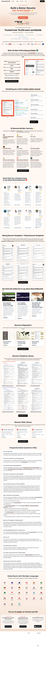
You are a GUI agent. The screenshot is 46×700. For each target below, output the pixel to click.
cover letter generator (28, 469)
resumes (13, 131)
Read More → (5, 317)
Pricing (21, 1)
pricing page (24, 462)
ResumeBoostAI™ (5, 698)
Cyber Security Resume (23, 655)
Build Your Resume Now (11, 81)
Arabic (2, 671)
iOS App (33, 38)
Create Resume (23, 17)
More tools (34, 121)
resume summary (12, 62)
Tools (13, 1)
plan (23, 56)
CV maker (18, 612)
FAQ (26, 1)
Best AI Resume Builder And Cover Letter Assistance (32, 674)
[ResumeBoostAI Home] (5, 1)
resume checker (10, 512)
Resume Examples (14, 647)
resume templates (25, 505)
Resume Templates (34, 160)
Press (38, 654)
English (2, 660)
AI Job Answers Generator (22, 160)
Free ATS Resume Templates (17, 38)
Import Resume (23, 282)
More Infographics (23, 348)
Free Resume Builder (35, 148)
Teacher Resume (21, 643)
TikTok (38, 636)
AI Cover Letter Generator (23, 36)
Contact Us (39, 644)
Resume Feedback (14, 645)
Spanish (2, 662)
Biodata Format (30, 662)
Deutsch (2, 667)
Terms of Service (40, 652)
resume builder (32, 53)
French (2, 664)
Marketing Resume (22, 647)
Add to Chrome (8, 626)
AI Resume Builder (14, 635)
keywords (17, 73)
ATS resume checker (34, 467)
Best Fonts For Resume (32, 646)
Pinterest (38, 640)
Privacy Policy (39, 647)
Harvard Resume (22, 672)
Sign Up (42, 1)
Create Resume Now (23, 170)
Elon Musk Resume (22, 667)
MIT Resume (21, 675)
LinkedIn (38, 635)
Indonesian (3, 669)
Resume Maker (30, 50)
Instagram (38, 638)
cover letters (19, 131)
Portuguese (3, 665)
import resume (28, 554)
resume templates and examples (15, 469)
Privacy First (19, 136)
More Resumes (23, 415)
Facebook (38, 642)
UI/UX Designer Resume (23, 641)
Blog (17, 1)
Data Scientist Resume (22, 639)
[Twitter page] (44, 697)
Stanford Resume (22, 673)
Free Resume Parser (14, 649)
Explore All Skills (23, 441)
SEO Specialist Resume (23, 688)
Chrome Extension (26, 38)
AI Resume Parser (7, 148)
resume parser (26, 467)
